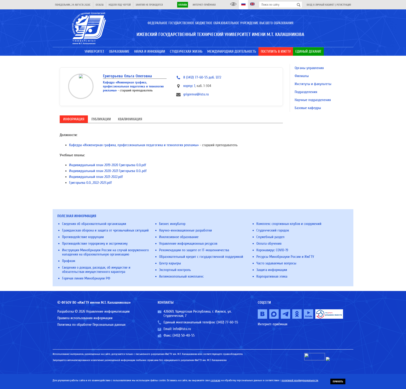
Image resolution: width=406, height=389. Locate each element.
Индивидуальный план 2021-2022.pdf (96, 177)
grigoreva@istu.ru (196, 94)
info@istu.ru (182, 329)
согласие (215, 380)
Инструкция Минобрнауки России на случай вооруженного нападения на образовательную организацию (105, 252)
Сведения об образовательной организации (94, 224)
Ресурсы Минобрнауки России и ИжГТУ (285, 257)
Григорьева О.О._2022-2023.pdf (90, 183)
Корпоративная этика (271, 276)
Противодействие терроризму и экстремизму (95, 243)
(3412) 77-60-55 (227, 322)
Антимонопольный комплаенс (181, 276)
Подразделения (306, 92)
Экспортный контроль (175, 270)
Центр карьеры (170, 263)
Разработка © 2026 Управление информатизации (93, 311)
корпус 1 (189, 86)
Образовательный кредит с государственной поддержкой (201, 257)
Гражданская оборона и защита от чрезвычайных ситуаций (105, 230)
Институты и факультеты (313, 84)
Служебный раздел (270, 237)
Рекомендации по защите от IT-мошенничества (194, 250)
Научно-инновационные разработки (185, 230)
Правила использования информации (85, 318)
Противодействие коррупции (83, 237)
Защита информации (271, 270)
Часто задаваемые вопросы (276, 263)
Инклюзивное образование (179, 237)
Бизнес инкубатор (172, 224)
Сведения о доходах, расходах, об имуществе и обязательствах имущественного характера (96, 269)
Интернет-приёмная (204, 4)
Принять (338, 381)
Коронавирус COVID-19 (272, 250)
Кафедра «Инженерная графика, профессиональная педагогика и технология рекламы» (133, 86)
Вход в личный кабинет (320, 4)
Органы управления (309, 68)
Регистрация (343, 4)
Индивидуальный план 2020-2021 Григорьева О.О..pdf (108, 171)
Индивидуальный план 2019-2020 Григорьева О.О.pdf (107, 165)
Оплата (182, 4)
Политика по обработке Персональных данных (91, 324)
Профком (68, 261)
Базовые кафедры (308, 108)
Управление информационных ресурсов (188, 243)
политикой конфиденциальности (299, 380)
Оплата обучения (268, 243)
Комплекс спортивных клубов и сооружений (288, 224)
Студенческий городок (272, 230)
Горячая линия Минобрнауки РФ (86, 278)
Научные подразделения (313, 100)
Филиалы (302, 76)
